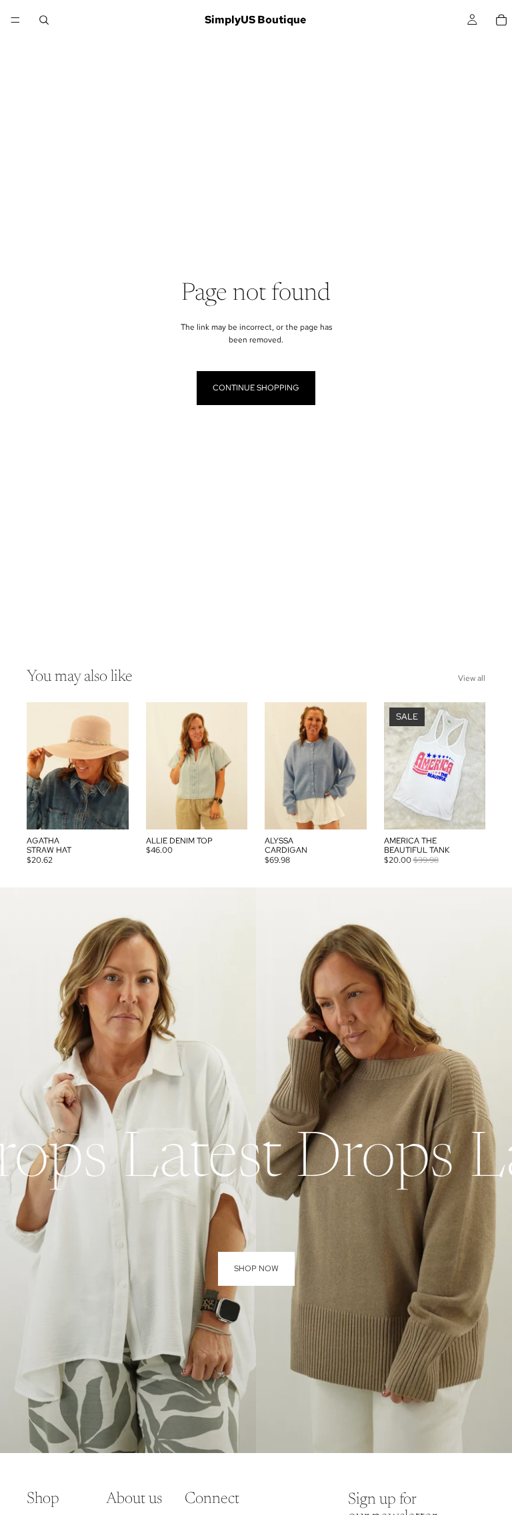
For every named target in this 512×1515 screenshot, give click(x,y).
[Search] (44, 20)
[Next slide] (114, 765)
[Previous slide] (41, 765)
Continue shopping (256, 387)
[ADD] (108, 809)
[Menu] (15, 20)
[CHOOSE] (227, 809)
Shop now (256, 1268)
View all (471, 678)
